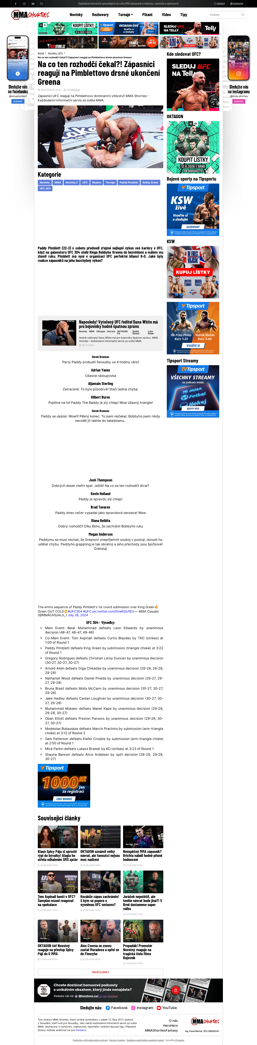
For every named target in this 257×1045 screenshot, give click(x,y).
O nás (173, 1021)
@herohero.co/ (98, 996)
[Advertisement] (100, 219)
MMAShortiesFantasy (161, 1030)
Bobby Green (150, 183)
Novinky (76, 15)
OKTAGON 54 (122, 333)
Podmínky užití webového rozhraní (90, 1040)
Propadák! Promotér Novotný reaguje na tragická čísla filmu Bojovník (137, 952)
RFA (93, 889)
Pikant (147, 15)
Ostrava (111, 332)
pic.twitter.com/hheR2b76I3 (113, 611)
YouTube (169, 1008)
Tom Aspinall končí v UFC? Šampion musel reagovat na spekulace (56, 901)
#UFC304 (75, 611)
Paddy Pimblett (129, 183)
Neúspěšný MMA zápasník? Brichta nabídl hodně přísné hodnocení (142, 856)
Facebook (119, 1008)
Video (166, 15)
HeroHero (170, 1026)
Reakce (96, 183)
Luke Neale (151, 333)
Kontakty (81, 1030)
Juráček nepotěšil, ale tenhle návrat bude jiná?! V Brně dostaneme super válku (142, 903)
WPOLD (75, 90)
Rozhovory (100, 15)
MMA (58, 183)
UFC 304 (45, 189)
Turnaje (124, 15)
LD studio (179, 1040)
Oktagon (101, 332)
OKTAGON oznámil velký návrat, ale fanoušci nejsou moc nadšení (100, 856)
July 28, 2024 (78, 615)
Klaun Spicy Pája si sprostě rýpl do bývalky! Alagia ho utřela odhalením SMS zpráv (58, 856)
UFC (60, 53)
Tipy (183, 15)
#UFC (87, 611)
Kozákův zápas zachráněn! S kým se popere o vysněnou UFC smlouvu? (99, 901)
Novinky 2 (72, 183)
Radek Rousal (136, 333)
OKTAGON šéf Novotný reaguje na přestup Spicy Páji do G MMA (56, 950)
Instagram (145, 1008)
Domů (41, 53)
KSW (136, 844)
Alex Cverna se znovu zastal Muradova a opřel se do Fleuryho (99, 950)
